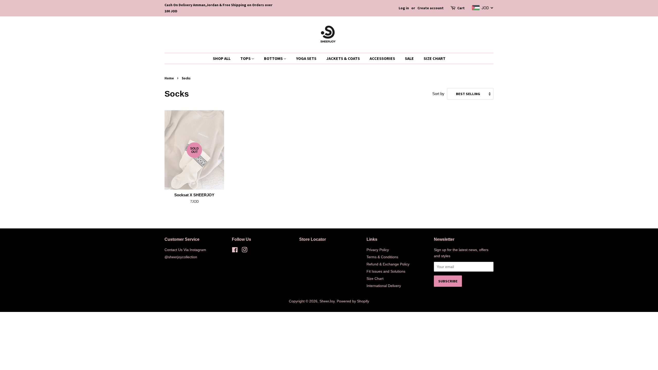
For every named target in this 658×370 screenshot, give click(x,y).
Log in (404, 8)
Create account (430, 8)
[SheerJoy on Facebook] (235, 251)
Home (169, 78)
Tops (245, 58)
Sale (409, 58)
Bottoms (274, 58)
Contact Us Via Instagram (185, 250)
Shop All (222, 58)
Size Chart (434, 58)
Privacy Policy (378, 250)
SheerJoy (327, 301)
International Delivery (384, 286)
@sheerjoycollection (180, 257)
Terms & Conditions (382, 257)
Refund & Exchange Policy (388, 264)
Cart (461, 8)
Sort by (438, 93)
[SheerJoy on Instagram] (244, 251)
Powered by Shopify (353, 301)
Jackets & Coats (343, 58)
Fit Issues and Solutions (386, 271)
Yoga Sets (306, 58)
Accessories (382, 58)
